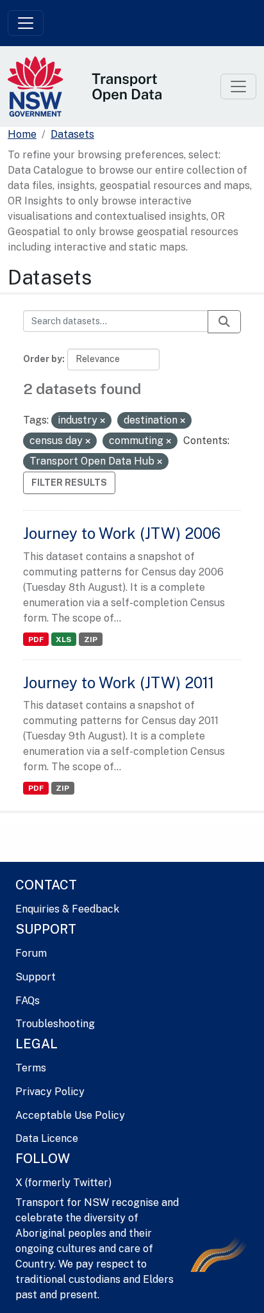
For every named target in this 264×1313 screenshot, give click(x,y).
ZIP (90, 639)
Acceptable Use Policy (70, 1115)
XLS (63, 639)
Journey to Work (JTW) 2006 (121, 533)
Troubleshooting (55, 1024)
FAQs (27, 1001)
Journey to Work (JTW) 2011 (118, 682)
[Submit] (224, 321)
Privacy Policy (50, 1092)
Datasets (72, 134)
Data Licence (46, 1138)
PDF (36, 639)
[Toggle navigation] (26, 23)
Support (35, 977)
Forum (31, 953)
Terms (30, 1068)
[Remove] (102, 421)
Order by (42, 359)
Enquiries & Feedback (67, 909)
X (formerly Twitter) (63, 1183)
